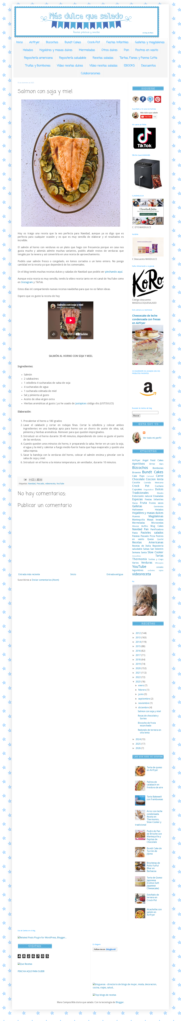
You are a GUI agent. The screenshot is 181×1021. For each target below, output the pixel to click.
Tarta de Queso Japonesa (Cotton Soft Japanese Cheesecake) (154, 883)
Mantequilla (138, 519)
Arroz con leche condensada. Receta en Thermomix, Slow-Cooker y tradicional (148, 818)
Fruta (143, 502)
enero (141, 685)
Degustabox (148, 490)
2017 (138, 655)
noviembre (144, 703)
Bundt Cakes (73, 42)
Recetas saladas (103, 58)
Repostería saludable (72, 58)
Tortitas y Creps (155, 559)
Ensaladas (158, 496)
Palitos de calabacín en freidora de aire (155, 785)
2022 (138, 677)
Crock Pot (140, 486)
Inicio (19, 42)
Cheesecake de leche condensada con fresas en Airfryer (146, 319)
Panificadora (156, 529)
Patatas (136, 536)
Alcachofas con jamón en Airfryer (154, 912)
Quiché (160, 539)
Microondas (157, 522)
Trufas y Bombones (37, 65)
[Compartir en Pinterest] (41, 479)
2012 (138, 633)
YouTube (60, 483)
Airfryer (34, 42)
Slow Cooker (155, 552)
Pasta (135, 532)
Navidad (31, 483)
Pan (126, 50)
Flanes (135, 503)
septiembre (144, 698)
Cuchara (159, 486)
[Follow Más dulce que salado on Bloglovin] (105, 950)
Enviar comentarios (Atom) (45, 580)
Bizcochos (52, 42)
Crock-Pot (94, 42)
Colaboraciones (90, 73)
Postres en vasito (146, 50)
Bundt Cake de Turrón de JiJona (154, 851)
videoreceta (50, 483)
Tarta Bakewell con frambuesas (155, 798)
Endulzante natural (142, 496)
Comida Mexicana (153, 482)
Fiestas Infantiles (117, 42)
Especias (137, 499)
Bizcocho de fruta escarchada (147, 724)
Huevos (136, 516)
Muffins (144, 526)
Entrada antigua (115, 574)
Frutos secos (156, 503)
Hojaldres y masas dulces (56, 50)
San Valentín (156, 549)
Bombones (158, 468)
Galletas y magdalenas (150, 42)
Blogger (120, 1002)
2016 (138, 650)
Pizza (152, 536)
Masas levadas (155, 519)
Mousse (135, 526)
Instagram (27, 282)
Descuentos (148, 65)
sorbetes (151, 570)
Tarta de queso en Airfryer (154, 768)
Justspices (80, 403)
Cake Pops (138, 476)
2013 (138, 637)
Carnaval (150, 476)
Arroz (152, 464)
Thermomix (139, 559)
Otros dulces (110, 50)
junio (141, 694)
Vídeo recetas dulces (70, 65)
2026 (138, 748)
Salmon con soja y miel (149, 711)
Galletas (137, 506)
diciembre (143, 707)
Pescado (40, 483)
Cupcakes (137, 489)
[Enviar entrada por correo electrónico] (25, 479)
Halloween (137, 509)
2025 (138, 743)
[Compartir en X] (35, 479)
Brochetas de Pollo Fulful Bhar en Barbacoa (153, 867)
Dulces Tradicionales (147, 491)
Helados (28, 50)
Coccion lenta (154, 479)
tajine (161, 570)
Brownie (136, 472)
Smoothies (136, 556)
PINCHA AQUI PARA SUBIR (31, 971)
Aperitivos (138, 463)
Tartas (159, 555)
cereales (159, 567)
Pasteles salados (152, 532)
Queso (150, 539)
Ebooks (160, 493)
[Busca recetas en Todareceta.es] (104, 995)
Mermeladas (87, 50)
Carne (159, 476)
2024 (138, 739)
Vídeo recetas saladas (104, 65)
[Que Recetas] (25, 964)
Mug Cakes (156, 526)
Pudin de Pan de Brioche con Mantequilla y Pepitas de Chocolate (154, 836)
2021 (138, 672)
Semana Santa (139, 552)
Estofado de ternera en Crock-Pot (153, 897)
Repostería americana (38, 58)
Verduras (146, 562)
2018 (138, 659)
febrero (142, 689)
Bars (161, 464)
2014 (138, 642)
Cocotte (136, 482)
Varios (135, 562)
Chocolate (138, 479)
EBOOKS (129, 65)
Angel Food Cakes (153, 460)
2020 (138, 668)
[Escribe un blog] (33, 479)
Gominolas (158, 506)
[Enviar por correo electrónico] (30, 479)
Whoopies (159, 563)
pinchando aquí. (114, 271)
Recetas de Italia (141, 545)
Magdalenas (155, 516)
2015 (138, 646)
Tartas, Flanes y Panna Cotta (138, 58)
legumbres (137, 570)
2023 (138, 681)
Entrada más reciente (29, 574)
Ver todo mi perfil (152, 438)
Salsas (146, 549)
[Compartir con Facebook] (38, 479)
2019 (138, 664)
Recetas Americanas (147, 542)
